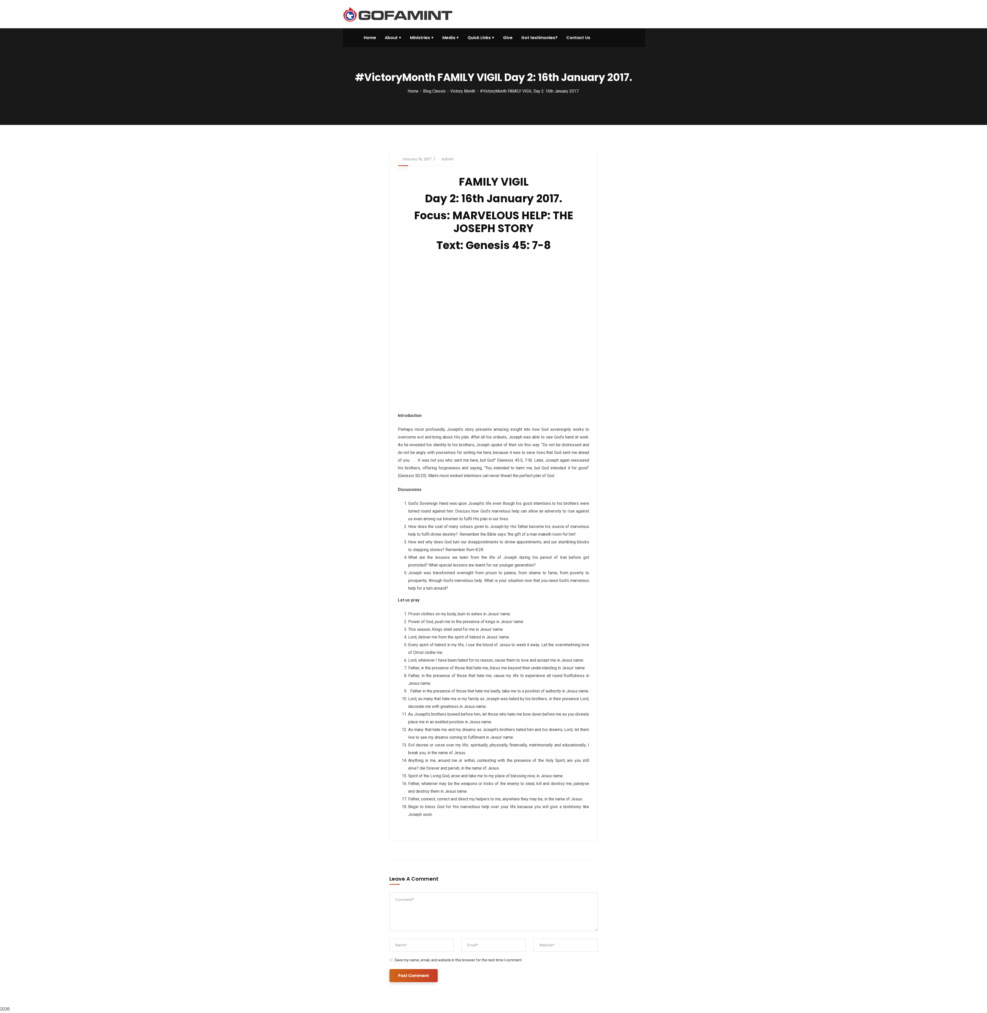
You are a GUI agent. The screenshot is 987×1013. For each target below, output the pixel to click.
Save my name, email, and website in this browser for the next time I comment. (458, 960)
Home (413, 91)
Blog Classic (434, 91)
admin (448, 159)
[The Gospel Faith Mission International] (397, 13)
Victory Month (462, 91)
